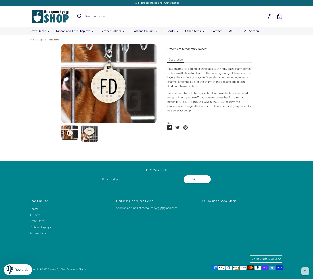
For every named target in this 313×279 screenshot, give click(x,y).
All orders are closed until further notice (156, 3)
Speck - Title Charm (49, 39)
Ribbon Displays (40, 227)
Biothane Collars (143, 31)
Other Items (193, 31)
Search (34, 209)
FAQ (231, 31)
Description (175, 60)
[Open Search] (79, 16)
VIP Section (251, 31)
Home (33, 39)
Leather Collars (111, 31)
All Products (38, 233)
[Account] (270, 16)
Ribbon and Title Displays (73, 31)
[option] (108, 85)
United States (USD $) (264, 259)
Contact (216, 31)
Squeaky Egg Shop (57, 269)
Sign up (197, 179)
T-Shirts (169, 31)
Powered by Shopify (76, 269)
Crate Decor (38, 31)
